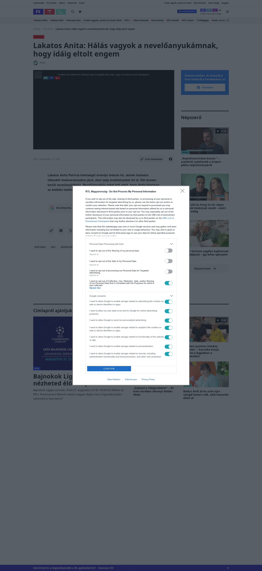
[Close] (183, 192)
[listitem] (131, 243)
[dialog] (131, 285)
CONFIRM (109, 369)
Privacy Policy (148, 379)
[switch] (169, 251)
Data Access (131, 379)
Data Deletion (113, 379)
